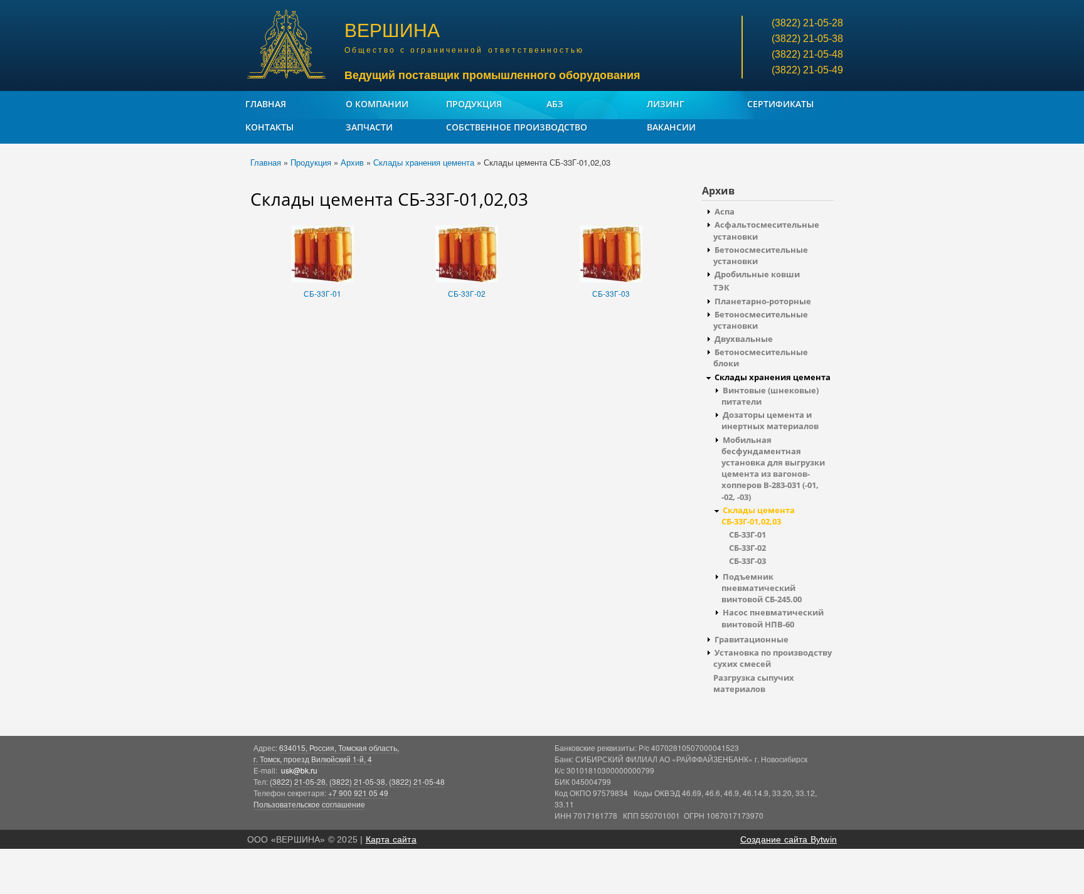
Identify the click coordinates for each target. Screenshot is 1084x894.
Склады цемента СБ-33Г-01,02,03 (758, 515)
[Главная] (288, 45)
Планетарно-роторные (763, 301)
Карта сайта (391, 839)
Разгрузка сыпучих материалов (753, 683)
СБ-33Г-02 (467, 293)
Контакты (269, 127)
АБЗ (554, 104)
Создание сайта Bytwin (788, 839)
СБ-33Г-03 (611, 293)
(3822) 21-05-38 (357, 781)
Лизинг (665, 104)
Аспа (725, 211)
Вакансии (671, 127)
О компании (377, 104)
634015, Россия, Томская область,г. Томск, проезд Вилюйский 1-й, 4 (326, 753)
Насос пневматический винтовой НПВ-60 (772, 618)
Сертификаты (780, 104)
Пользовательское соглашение (309, 804)
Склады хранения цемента (423, 162)
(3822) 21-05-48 (417, 781)
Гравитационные (752, 639)
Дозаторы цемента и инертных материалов (770, 420)
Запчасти (369, 127)
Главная (265, 104)
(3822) (807, 23)
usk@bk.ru (299, 770)
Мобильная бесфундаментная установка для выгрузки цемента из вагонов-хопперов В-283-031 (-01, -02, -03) (773, 468)
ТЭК (721, 287)
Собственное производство (516, 127)
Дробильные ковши (757, 274)
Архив (352, 162)
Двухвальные (744, 338)
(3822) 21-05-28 (298, 781)
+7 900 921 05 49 (358, 792)
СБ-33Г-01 (322, 293)
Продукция (474, 104)
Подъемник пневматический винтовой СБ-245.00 (761, 588)
